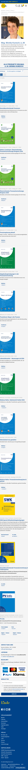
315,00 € (3, 446)
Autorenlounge (4, 744)
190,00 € (3, 116)
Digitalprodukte (5, 725)
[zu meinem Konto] (19, 6)
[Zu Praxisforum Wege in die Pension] (7, 301)
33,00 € (5, 535)
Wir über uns (4, 735)
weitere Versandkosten (8, 656)
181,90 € (13, 627)
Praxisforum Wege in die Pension (10, 317)
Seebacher (20, 616)
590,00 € (3, 158)
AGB (22, 764)
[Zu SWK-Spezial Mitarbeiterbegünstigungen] (7, 504)
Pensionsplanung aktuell (7, 232)
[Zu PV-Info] (7, 601)
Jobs (2, 738)
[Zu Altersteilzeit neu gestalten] (7, 423)
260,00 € (3, 367)
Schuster (16, 518)
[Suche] (16, 6)
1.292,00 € (3, 406)
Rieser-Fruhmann (9, 518)
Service (3, 740)
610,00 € (3, 325)
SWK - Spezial (4, 756)
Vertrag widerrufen (20, 767)
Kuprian (21, 615)
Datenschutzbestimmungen (18, 689)
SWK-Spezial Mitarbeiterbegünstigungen (12, 520)
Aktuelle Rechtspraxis (6, 754)
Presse (3, 742)
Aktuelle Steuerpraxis (6, 752)
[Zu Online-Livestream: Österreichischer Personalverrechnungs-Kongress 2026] (7, 133)
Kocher (16, 615)
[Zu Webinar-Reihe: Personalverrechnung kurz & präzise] (7, 463)
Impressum (3, 764)
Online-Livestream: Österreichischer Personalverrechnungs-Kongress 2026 (11, 150)
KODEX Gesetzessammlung (8, 750)
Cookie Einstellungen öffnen (7, 767)
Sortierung (2, 71)
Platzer (11, 616)
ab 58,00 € (14, 535)
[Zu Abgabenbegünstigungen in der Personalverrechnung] (7, 258)
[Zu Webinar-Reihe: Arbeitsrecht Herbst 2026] (7, 384)
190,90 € (5, 633)
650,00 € (3, 199)
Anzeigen (3, 728)
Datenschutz (12, 766)
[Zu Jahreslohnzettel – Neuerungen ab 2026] (7, 342)
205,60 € (17, 633)
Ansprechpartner (5, 736)
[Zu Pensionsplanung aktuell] (7, 216)
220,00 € (3, 241)
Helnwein (2, 565)
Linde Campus (12, 1)
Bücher (3, 717)
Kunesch (7, 565)
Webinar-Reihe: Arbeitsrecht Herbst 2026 (12, 400)
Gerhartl (7, 615)
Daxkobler (2, 518)
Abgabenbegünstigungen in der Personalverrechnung (9, 274)
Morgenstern (3, 616)
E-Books (3, 719)
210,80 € (4, 627)
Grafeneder (11, 615)
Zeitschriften (4, 721)
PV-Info (2, 619)
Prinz (8, 616)
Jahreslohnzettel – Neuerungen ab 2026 (12, 358)
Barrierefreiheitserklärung (14, 764)
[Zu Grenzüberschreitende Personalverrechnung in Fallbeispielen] (7, 552)
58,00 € (3, 584)
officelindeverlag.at (6, 649)
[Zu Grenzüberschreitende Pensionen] (7, 92)
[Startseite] (4, 5)
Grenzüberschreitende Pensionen (10, 108)
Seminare (3, 723)
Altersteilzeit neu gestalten (8, 440)
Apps (2, 727)
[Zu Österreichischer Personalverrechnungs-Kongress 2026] (7, 175)
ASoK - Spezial (4, 757)
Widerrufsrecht (4, 766)
